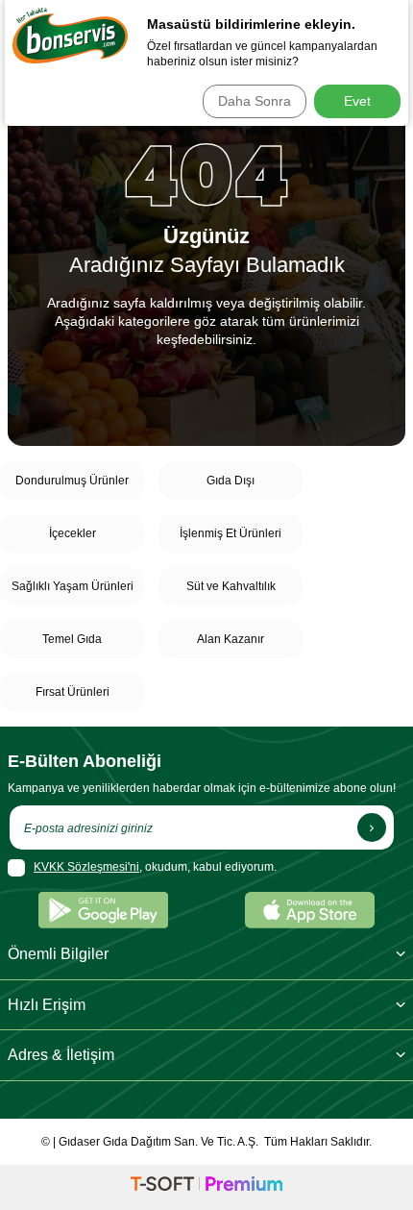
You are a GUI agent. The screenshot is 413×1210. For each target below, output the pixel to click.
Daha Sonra (254, 101)
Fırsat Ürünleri (72, 692)
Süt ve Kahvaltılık (231, 586)
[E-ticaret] (206, 1187)
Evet (357, 101)
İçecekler (72, 533)
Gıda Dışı (230, 480)
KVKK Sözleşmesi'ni (86, 867)
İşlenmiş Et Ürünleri (230, 533)
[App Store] (310, 910)
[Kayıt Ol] (371, 827)
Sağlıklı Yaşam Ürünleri (73, 586)
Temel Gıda (72, 639)
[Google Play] (103, 910)
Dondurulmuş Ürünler (72, 480)
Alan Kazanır (230, 639)
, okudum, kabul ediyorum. (155, 867)
